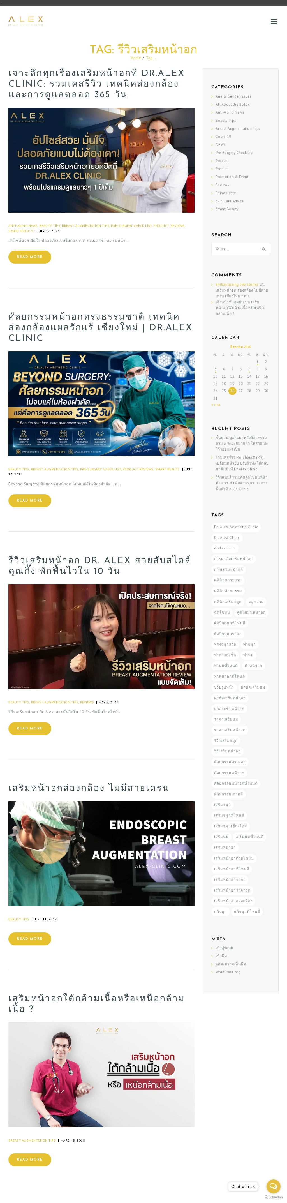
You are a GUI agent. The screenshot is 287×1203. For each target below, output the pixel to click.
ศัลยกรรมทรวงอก (230, 761)
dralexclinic (225, 548)
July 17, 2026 (49, 231)
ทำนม (248, 655)
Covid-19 (223, 136)
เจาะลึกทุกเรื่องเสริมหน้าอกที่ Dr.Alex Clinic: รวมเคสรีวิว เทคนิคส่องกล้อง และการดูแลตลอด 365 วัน (96, 84)
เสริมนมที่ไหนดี (249, 836)
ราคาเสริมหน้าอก (230, 730)
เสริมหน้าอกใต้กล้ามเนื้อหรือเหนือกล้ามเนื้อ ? (96, 1004)
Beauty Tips (50, 225)
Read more (30, 257)
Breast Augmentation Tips (85, 225)
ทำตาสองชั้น (225, 655)
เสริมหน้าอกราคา (230, 879)
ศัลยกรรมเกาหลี (228, 794)
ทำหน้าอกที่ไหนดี (229, 676)
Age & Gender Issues (234, 96)
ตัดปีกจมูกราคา (228, 633)
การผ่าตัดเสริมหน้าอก (233, 559)
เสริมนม (221, 836)
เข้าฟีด (221, 955)
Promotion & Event (232, 176)
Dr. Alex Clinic (227, 537)
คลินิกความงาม (228, 580)
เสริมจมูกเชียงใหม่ (230, 826)
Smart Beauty (20, 231)
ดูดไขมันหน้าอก (251, 612)
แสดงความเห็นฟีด (231, 964)
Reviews (178, 225)
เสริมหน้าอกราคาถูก (232, 890)
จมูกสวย (256, 601)
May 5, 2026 (109, 702)
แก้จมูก (220, 911)
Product (161, 225)
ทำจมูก (249, 644)
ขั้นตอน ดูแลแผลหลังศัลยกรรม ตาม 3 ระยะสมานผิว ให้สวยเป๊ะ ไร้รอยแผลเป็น (242, 443)
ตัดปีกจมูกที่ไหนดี (229, 623)
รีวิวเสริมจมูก (226, 740)
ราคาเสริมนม (226, 719)
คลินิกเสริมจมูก (228, 601)
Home (136, 58)
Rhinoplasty (226, 193)
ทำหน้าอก (253, 665)
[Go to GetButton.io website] (274, 1197)
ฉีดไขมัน (222, 612)
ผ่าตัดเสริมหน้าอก (230, 698)
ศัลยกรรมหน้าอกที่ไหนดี (236, 783)
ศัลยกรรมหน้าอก (229, 772)
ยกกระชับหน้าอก (229, 708)
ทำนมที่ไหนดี (226, 665)
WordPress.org (228, 972)
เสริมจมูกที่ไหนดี (229, 815)
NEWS (221, 144)
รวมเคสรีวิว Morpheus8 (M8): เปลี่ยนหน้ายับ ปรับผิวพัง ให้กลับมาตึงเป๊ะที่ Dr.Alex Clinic (242, 463)
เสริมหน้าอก (225, 847)
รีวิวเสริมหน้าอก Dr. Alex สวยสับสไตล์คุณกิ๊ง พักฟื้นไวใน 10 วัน (99, 566)
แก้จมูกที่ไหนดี (247, 911)
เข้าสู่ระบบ (224, 947)
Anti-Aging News (23, 225)
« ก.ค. (216, 404)
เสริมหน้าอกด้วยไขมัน (234, 858)
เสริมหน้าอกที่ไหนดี (231, 869)
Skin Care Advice (230, 201)
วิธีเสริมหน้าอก (227, 751)
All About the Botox (233, 104)
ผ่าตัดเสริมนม (253, 687)
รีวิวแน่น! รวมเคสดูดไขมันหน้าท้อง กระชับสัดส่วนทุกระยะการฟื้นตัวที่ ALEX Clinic (242, 483)
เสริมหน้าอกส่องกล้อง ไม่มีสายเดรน (88, 788)
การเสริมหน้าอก (228, 569)
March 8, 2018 (73, 1140)
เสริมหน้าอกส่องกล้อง (233, 901)
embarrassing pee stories (237, 284)
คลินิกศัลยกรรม (228, 590)
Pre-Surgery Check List (131, 225)
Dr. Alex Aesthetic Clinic (236, 527)
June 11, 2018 (45, 919)
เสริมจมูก (222, 804)
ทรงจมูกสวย (225, 644)
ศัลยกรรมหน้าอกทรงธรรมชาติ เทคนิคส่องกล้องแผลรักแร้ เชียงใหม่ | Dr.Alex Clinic (100, 328)
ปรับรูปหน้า (224, 687)
